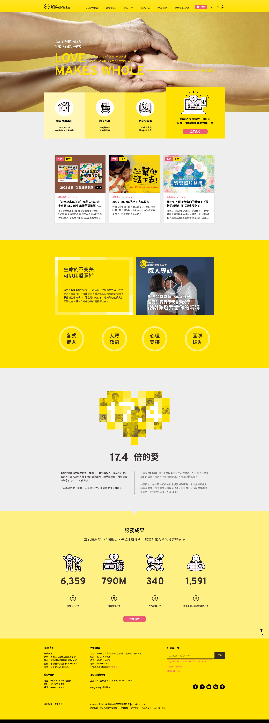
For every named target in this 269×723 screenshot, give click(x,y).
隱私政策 (48, 704)
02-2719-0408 (104, 657)
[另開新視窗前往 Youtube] (208, 686)
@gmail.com (174, 661)
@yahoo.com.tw (175, 667)
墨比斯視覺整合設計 (109, 708)
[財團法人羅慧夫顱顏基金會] (59, 6)
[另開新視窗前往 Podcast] (222, 686)
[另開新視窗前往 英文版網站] (216, 7)
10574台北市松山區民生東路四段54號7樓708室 (119, 653)
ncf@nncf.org (103, 664)
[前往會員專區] (222, 7)
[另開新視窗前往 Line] (215, 686)
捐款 (203, 7)
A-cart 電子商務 (159, 708)
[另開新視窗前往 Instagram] (202, 686)
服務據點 (113, 667)
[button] (261, 632)
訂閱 (219, 655)
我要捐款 (134, 619)
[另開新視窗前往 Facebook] (195, 686)
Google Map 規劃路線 (100, 687)
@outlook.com (204, 661)
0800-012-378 (57, 681)
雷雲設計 (135, 708)
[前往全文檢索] (211, 7)
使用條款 (58, 704)
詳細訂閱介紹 (173, 671)
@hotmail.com (189, 661)
